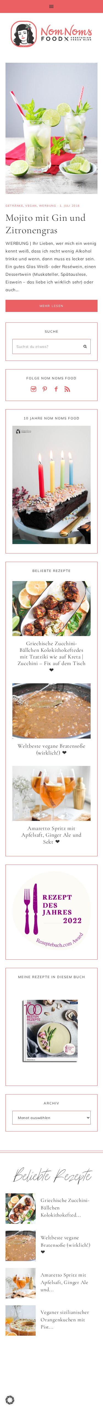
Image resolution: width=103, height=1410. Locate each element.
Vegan (31, 206)
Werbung (47, 206)
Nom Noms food (51, 33)
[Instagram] (35, 389)
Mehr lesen (51, 306)
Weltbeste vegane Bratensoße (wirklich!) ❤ (51, 749)
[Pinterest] (46, 389)
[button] (51, 6)
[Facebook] (57, 389)
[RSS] (68, 389)
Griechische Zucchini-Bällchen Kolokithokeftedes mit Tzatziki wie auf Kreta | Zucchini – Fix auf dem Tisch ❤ (52, 657)
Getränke (14, 206)
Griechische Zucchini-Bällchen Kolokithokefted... (65, 1207)
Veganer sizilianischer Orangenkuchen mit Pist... (65, 1319)
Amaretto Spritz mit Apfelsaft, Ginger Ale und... (64, 1282)
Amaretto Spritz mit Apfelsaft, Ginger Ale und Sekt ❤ (51, 835)
